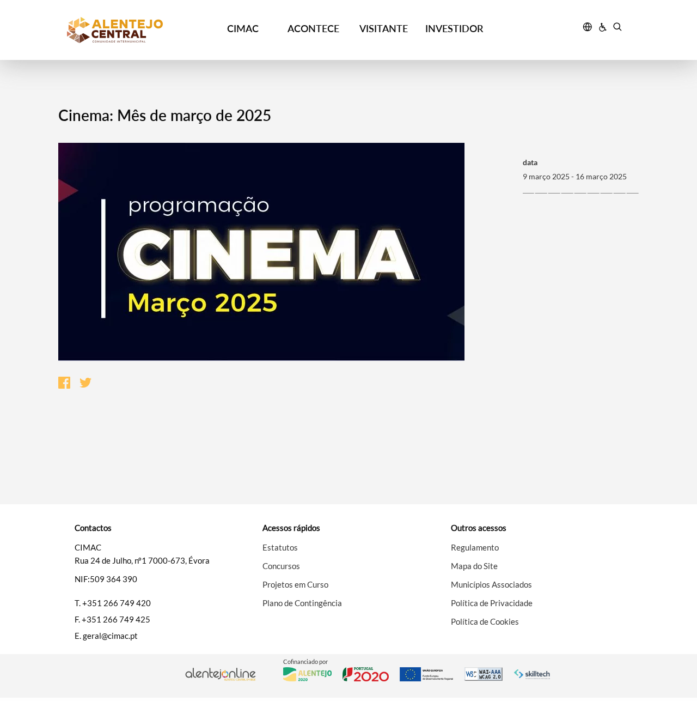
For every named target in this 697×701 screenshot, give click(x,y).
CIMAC (243, 28)
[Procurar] (617, 28)
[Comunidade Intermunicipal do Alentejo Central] (136, 30)
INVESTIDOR (454, 28)
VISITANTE (383, 28)
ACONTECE (313, 28)
